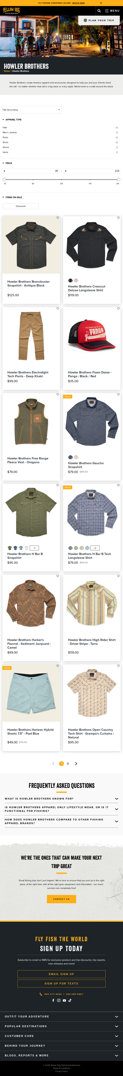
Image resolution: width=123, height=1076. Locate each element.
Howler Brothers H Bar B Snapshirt (25, 556)
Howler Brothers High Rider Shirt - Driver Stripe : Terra (92, 642)
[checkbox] (60, 128)
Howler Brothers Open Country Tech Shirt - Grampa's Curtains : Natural (91, 733)
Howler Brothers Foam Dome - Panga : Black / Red (89, 374)
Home (7, 71)
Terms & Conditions (35, 1068)
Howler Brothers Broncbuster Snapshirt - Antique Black (28, 283)
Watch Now (78, 2)
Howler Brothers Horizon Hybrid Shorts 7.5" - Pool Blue (30, 731)
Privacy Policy (34, 1071)
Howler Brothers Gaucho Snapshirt (86, 465)
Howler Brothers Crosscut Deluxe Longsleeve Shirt (86, 288)
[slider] (4, 179)
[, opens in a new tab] (53, 1000)
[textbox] (41, 171)
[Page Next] (76, 763)
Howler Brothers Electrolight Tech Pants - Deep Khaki (27, 374)
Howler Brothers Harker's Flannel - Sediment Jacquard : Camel (29, 643)
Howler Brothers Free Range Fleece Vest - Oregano (27, 460)
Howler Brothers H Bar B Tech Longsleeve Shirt (89, 556)
